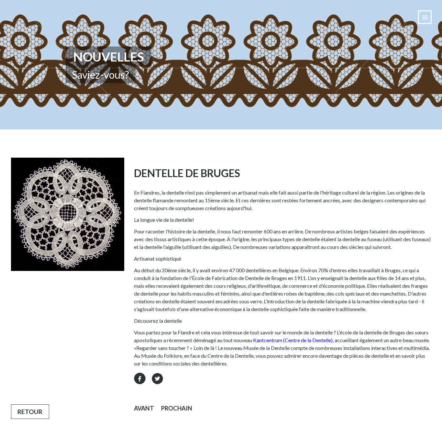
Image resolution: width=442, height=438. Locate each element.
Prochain (176, 408)
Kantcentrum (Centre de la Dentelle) (293, 340)
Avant (144, 408)
